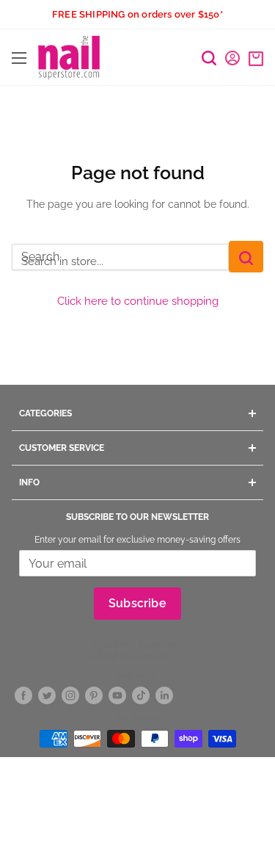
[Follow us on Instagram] (70, 695)
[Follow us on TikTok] (141, 695)
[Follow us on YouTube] (117, 695)
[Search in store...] (246, 256)
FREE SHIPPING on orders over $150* (137, 14)
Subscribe (137, 603)
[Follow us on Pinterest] (94, 695)
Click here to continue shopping (138, 301)
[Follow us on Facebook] (23, 695)
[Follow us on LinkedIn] (164, 695)
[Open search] (209, 58)
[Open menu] (19, 58)
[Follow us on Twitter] (47, 695)
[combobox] (120, 257)
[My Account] (232, 57)
